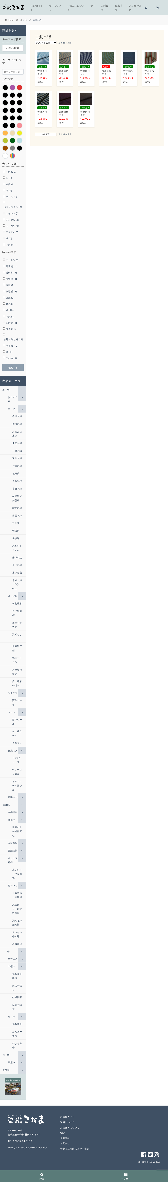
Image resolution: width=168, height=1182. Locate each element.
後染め (12, 345)
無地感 (11, 291)
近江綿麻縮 (17, 613)
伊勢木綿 (17, 443)
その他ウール (17, 733)
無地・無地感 (13, 339)
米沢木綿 (17, 565)
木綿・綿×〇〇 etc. (17, 584)
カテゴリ (126, 1178)
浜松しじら (17, 636)
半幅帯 (11, 966)
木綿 (11, 171)
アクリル (12, 232)
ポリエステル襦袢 (15, 860)
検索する (13, 367)
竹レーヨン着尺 (17, 771)
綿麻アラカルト (17, 659)
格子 (11, 329)
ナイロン (12, 213)
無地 (10, 285)
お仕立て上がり (15, 399)
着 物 (19, 20)
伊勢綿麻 (17, 603)
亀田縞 (16, 473)
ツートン (12, 260)
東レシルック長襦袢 (17, 873)
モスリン (17, 743)
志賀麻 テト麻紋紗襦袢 (17, 908)
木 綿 (28, 20)
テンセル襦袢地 (17, 934)
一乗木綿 (17, 450)
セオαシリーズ (16, 760)
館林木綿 (17, 508)
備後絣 (16, 530)
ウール (12, 196)
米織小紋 (17, 557)
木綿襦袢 (13, 812)
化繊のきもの (15, 750)
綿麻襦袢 (13, 843)
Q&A (92, 5)
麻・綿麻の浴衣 (17, 683)
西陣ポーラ (17, 702)
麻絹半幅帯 (17, 1007)
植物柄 (11, 278)
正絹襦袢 (13, 850)
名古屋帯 (13, 958)
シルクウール (15, 693)
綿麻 (10, 184)
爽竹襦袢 (17, 944)
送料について (55, 7)
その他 (11, 244)
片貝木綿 (17, 466)
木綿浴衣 (17, 572)
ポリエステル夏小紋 (17, 785)
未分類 (6, 1069)
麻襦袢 (11, 819)
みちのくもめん (17, 547)
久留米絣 (17, 481)
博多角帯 (17, 1024)
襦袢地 (6, 804)
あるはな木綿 (17, 433)
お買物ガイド (37, 7)
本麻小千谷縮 (17, 624)
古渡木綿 (17, 488)
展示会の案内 (135, 7)
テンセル (12, 219)
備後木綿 (17, 424)
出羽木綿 (17, 515)
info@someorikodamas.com (32, 1147)
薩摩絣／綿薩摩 (17, 498)
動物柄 (11, 266)
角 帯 (11, 1016)
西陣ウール (17, 721)
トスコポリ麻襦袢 (17, 895)
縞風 (10, 316)
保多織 (16, 538)
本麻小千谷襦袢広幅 (17, 831)
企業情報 (118, 7)
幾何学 (11, 272)
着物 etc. (13, 797)
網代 (10, 303)
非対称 (11, 322)
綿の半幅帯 (17, 987)
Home (11, 20)
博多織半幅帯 (17, 976)
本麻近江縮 (17, 648)
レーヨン (12, 226)
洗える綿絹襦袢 (17, 922)
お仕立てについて (75, 7)
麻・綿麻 (13, 596)
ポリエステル (13, 207)
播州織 (16, 523)
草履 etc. (13, 1062)
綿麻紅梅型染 (17, 671)
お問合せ (104, 7)
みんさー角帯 (17, 1033)
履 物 (6, 1055)
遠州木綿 (17, 458)
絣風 (10, 297)
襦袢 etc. (13, 885)
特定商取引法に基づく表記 (74, 1148)
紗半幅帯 (17, 997)
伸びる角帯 (17, 1045)
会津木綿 (17, 416)
